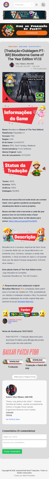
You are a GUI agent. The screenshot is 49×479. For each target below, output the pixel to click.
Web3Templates (29, 475)
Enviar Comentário (12, 451)
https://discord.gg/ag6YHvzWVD (23, 221)
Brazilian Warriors (25, 301)
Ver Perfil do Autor (13, 419)
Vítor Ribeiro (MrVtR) (24, 64)
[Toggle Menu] (36, 5)
